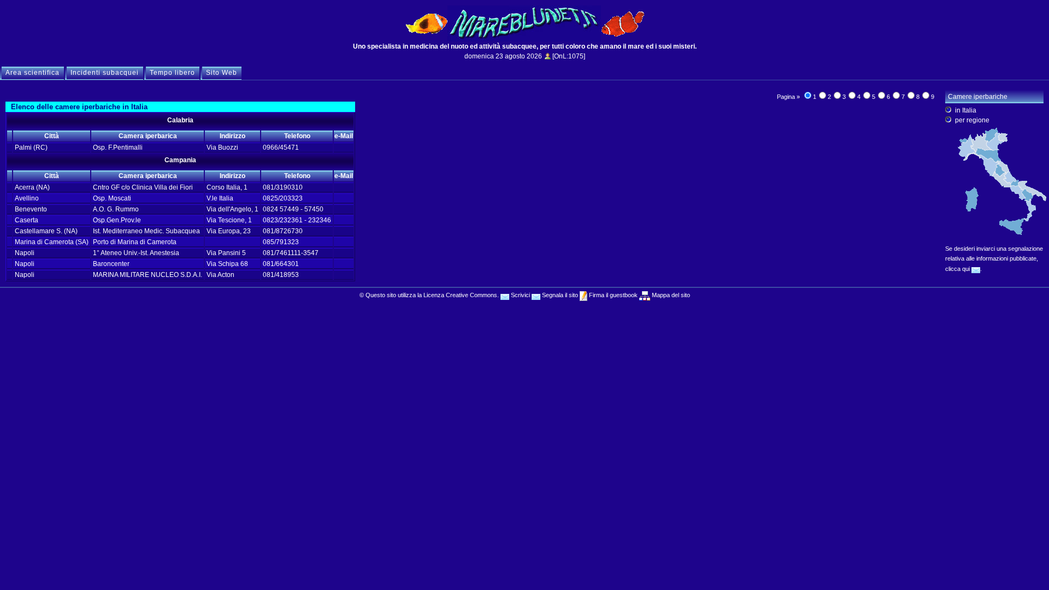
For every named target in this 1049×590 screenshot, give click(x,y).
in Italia (965, 110)
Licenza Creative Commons (460, 295)
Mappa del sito (670, 295)
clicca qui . (963, 269)
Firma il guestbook (612, 295)
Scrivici (519, 295)
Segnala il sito (559, 295)
